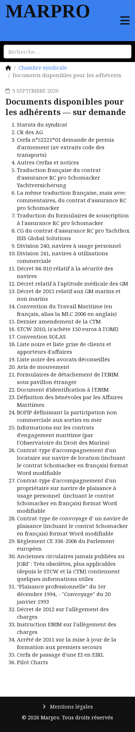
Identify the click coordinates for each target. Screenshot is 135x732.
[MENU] (125, 16)
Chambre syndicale (42, 67)
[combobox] (67, 51)
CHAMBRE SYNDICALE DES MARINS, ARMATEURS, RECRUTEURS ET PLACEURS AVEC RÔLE (51, 28)
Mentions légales (71, 706)
